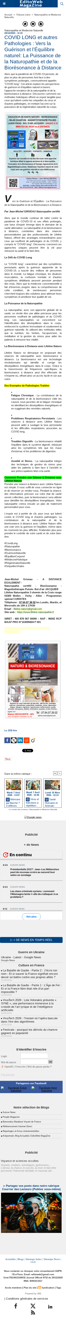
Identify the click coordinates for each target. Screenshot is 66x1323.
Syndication (48, 1287)
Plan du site (30, 1287)
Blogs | (21, 1259)
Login (4, 1056)
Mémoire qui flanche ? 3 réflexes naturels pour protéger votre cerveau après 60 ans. (13, 802)
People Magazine (11, 1117)
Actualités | (11, 1259)
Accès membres (13, 1287)
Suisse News (9, 1112)
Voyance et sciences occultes (20, 1161)
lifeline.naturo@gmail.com (28, 608)
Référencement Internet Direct (17, 1126)
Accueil (8, 14)
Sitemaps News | (52, 1259)
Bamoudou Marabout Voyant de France (22, 1121)
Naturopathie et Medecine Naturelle (43, 809)
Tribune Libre (23, 14)
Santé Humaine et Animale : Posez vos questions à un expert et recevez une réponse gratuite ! (52, 802)
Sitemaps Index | (34, 1259)
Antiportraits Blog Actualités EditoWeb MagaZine (26, 1136)
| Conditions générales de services (26, 1298)
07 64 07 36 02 (27, 602)
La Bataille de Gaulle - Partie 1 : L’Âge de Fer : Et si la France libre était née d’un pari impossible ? (31, 989)
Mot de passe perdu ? (39, 1066)
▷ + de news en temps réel (31, 940)
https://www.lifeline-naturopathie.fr (35, 612)
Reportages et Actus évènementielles (21, 1131)
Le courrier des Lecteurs (18, 809)
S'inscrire (20, 1066)
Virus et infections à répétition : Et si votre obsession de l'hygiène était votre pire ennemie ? (33, 802)
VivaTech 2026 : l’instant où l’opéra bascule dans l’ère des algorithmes (29, 1020)
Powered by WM (33, 1293)
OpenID (8, 1066)
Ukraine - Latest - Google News (21, 957)
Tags (58, 1287)
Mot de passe (8, 1062)
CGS (33, 1262)
